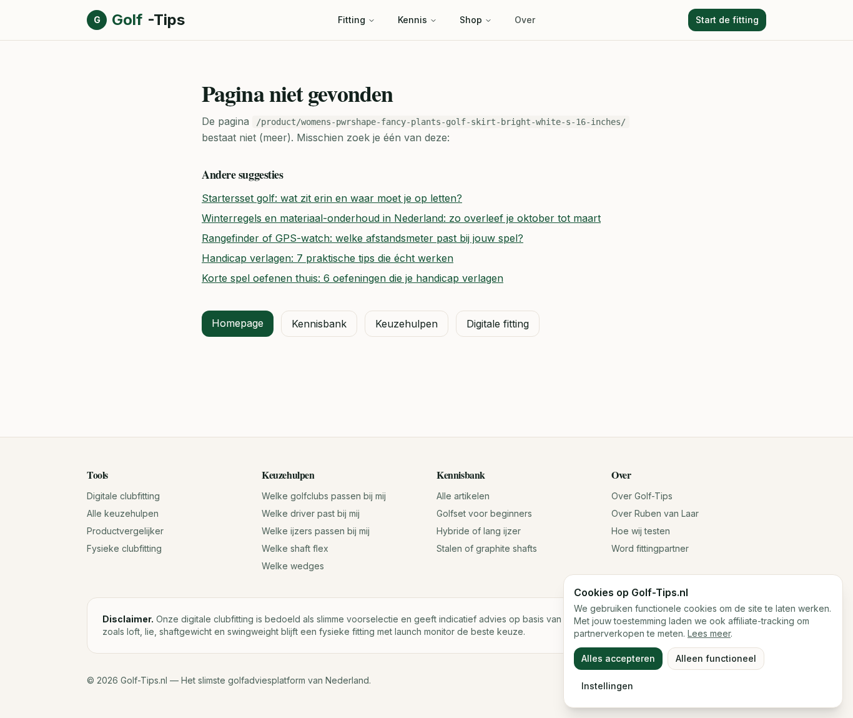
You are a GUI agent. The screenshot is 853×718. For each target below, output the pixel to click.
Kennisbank (319, 323)
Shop (471, 19)
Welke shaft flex (295, 548)
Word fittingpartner (650, 548)
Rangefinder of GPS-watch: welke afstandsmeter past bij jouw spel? (362, 238)
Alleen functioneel (716, 658)
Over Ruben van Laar (655, 513)
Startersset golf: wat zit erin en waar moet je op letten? (332, 198)
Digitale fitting (497, 323)
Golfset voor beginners (484, 513)
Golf (139, 20)
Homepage (238, 323)
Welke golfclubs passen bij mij (324, 496)
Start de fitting (727, 19)
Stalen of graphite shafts (486, 548)
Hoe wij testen (640, 531)
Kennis (412, 19)
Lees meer (709, 633)
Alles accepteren (618, 658)
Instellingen (607, 686)
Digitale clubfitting (123, 496)
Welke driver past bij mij (311, 513)
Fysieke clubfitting (124, 548)
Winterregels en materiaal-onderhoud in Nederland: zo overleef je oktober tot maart (401, 218)
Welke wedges (293, 566)
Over (525, 19)
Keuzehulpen (406, 323)
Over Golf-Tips (642, 496)
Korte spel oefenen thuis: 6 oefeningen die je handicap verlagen (352, 278)
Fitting (351, 19)
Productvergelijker (125, 531)
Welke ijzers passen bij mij (316, 531)
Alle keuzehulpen (123, 513)
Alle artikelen (463, 496)
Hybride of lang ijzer (478, 531)
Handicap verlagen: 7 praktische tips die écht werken (327, 258)
